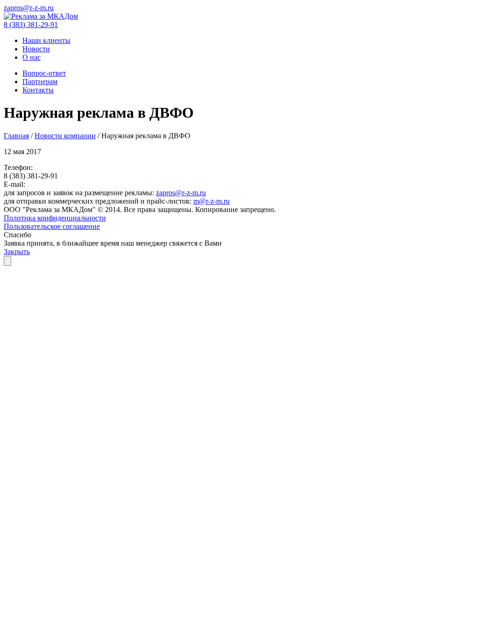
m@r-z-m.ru (211, 201)
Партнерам (39, 81)
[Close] (7, 261)
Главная (16, 136)
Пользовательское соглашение (52, 226)
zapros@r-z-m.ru (29, 8)
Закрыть (17, 251)
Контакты (38, 90)
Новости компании (65, 136)
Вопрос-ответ (44, 73)
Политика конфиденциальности (55, 218)
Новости (36, 49)
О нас (31, 57)
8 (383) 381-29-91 (31, 24)
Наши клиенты (46, 40)
